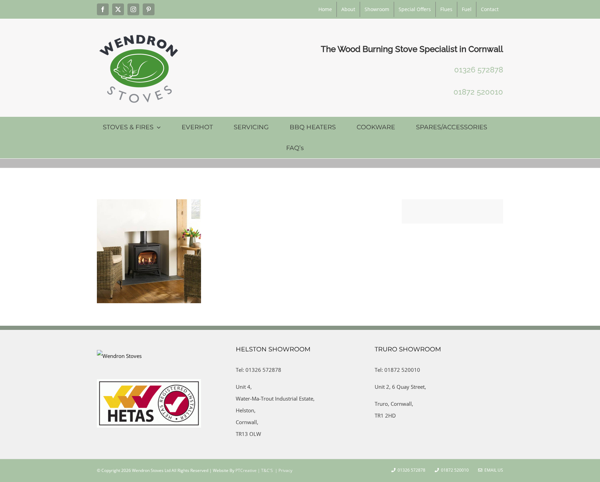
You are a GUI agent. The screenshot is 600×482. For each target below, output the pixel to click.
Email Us (492, 470)
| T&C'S (265, 470)
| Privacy (283, 470)
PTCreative (245, 470)
